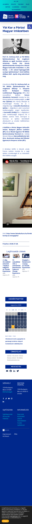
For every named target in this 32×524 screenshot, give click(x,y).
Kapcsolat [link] (20, 414)
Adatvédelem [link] (21, 421)
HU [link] (14, 1)
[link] (29, 26)
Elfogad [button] (5, 521)
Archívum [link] (6, 436)
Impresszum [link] (7, 434)
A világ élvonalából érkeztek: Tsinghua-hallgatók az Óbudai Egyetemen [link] (6, 265)
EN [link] (17, 1)
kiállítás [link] (9, 355)
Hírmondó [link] (6, 416)
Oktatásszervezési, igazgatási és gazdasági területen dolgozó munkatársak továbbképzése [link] (15, 341)
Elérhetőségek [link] (7, 392)
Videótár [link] (5, 419)
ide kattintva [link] (14, 516)
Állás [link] (15, 434)
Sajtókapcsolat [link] (7, 414)
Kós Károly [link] (15, 355)
